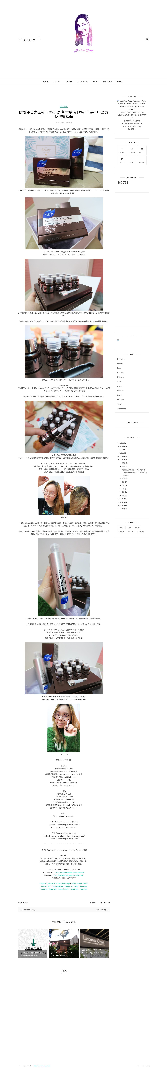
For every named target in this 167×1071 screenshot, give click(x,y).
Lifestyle (107, 81)
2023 (122, 443)
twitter (122, 162)
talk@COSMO (82, 884)
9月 (123, 482)
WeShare (59, 886)
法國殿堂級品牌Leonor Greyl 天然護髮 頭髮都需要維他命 (63, 953)
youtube (142, 152)
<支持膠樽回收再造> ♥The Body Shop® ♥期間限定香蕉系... (93, 953)
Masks (119, 395)
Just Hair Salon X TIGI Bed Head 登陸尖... (32, 954)
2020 (122, 453)
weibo (132, 162)
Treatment (82, 81)
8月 (123, 485)
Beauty (57, 81)
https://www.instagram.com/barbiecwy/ (68, 875)
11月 (124, 466)
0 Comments (23, 902)
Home (45, 81)
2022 (122, 446)
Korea (119, 382)
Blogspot (43, 884)
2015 (122, 505)
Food (95, 81)
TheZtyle (51, 884)
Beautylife (53, 889)
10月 (124, 478)
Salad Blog (74, 889)
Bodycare (121, 359)
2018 (122, 460)
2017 (122, 499)
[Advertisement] (62, 68)
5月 (123, 489)
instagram (132, 152)
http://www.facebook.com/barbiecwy (70, 872)
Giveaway (121, 372)
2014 (122, 509)
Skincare (120, 400)
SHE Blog (83, 886)
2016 (122, 502)
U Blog (67, 886)
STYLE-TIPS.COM (48, 886)
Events (120, 81)
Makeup (120, 391)
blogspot (142, 162)
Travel (69, 81)
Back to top (142, 1066)
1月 (123, 495)
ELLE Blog (74, 886)
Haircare (64, 106)
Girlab (73, 884)
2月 (123, 492)
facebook (122, 152)
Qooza (60, 889)
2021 (122, 450)
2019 (122, 456)
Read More (132, 129)
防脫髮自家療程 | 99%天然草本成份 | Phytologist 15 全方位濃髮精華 (134, 472)
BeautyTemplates (42, 1066)
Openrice (83, 889)
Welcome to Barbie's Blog (132, 126)
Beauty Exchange (63, 884)
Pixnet (66, 889)
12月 (124, 463)
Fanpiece (44, 889)
